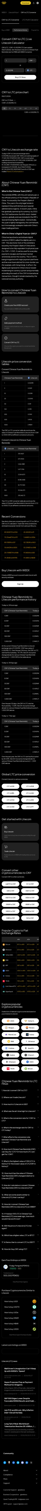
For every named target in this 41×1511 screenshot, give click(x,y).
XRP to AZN (30, 965)
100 (5, 490)
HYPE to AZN (31, 991)
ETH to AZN (30, 950)
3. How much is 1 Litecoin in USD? (15, 1104)
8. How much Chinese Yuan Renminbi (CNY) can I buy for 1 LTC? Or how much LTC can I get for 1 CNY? (18, 1151)
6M (25, 108)
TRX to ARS (20, 981)
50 (5, 485)
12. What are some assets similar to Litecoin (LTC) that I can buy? (16, 1196)
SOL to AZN (30, 976)
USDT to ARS (21, 955)
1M (15, 108)
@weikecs (21, 1490)
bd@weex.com (23, 1499)
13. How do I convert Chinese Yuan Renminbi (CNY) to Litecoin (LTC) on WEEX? (19, 1205)
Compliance (8, 1474)
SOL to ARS (20, 976)
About (5, 1470)
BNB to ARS (20, 960)
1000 (6, 495)
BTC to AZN (30, 944)
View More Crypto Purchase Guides (20, 1335)
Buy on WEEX (6, 30)
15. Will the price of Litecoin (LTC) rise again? (17, 1227)
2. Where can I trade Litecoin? (14, 1097)
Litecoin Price (13, 12)
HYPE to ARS (21, 991)
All (36, 108)
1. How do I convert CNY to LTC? (14, 1090)
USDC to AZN (31, 970)
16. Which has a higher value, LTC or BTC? (18, 1235)
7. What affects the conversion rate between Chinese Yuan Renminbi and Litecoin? (16, 1139)
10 (5, 474)
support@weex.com (20, 1504)
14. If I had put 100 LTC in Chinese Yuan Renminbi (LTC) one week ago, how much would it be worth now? (18, 1216)
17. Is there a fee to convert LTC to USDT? (18, 1242)
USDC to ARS (21, 970)
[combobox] (32, 60)
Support (6, 1483)
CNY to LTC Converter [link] (28, 12)
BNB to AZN (30, 960)
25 (5, 480)
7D (10, 108)
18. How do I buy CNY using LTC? (14, 1249)
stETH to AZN (31, 986)
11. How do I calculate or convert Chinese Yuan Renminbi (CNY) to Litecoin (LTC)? (18, 1186)
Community (8, 1453)
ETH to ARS (20, 950)
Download (25, 3)
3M (20, 108)
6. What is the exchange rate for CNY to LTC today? (17, 1128)
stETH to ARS (21, 986)
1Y (31, 108)
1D (4, 108)
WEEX (4, 12)
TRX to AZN (30, 981)
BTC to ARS (20, 944)
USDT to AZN (31, 955)
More (5, 1479)
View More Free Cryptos (20, 1282)
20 (5, 398)
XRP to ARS (20, 965)
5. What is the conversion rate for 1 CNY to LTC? (18, 1119)
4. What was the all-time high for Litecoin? (19, 1111)
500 (5, 419)
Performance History (20, 30)
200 (5, 414)
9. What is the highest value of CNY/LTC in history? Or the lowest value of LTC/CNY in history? (19, 1163)
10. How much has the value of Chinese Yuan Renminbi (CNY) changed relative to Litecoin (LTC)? (18, 1175)
